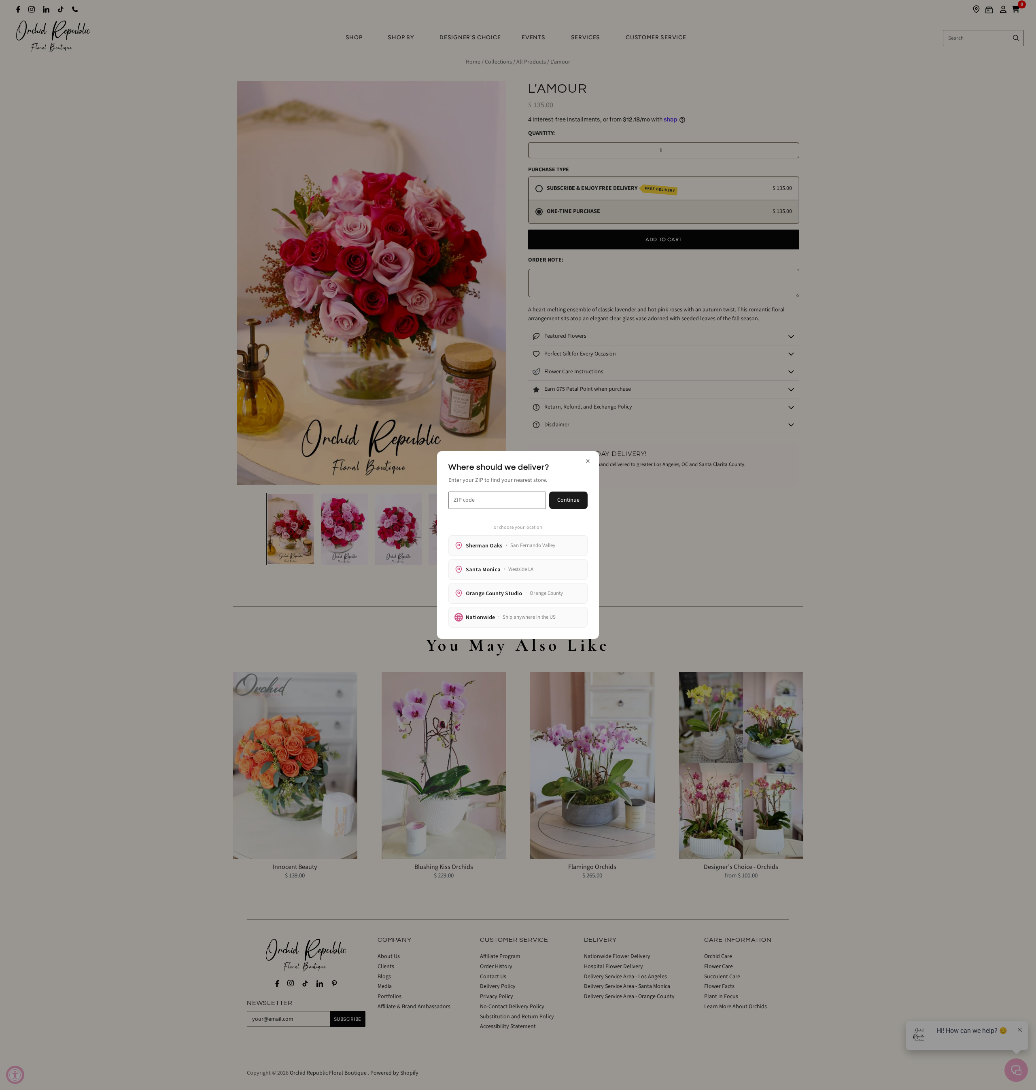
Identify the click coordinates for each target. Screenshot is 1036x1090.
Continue (568, 500)
